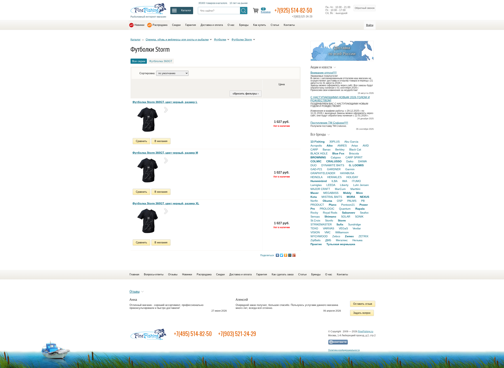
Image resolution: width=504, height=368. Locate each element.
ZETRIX (363, 236)
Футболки (220, 39)
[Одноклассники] (286, 255)
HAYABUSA (347, 173)
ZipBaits (315, 240)
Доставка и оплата (212, 24)
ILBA (334, 181)
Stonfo (329, 220)
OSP (340, 200)
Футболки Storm (242, 39)
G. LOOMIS (356, 165)
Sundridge (354, 224)
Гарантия (190, 24)
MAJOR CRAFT (320, 189)
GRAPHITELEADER (322, 173)
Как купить (259, 24)
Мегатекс (342, 240)
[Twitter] (282, 255)
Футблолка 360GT (160, 61)
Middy (347, 192)
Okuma (327, 200)
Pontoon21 (348, 204)
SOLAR (345, 216)
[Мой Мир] (290, 255)
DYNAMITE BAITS (332, 165)
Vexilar (357, 228)
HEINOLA (316, 177)
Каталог (136, 39)
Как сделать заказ (283, 274)
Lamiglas (316, 185)
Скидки (176, 24)
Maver (314, 192)
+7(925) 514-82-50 (293, 10)
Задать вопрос (362, 312)
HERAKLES (334, 177)
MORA (351, 196)
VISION (315, 232)
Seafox (364, 212)
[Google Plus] (294, 255)
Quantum (345, 208)
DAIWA (362, 161)
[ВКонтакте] (277, 255)
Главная (134, 274)
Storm (342, 220)
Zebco (336, 236)
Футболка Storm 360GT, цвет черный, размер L (164, 102)
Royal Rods (330, 212)
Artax (354, 145)
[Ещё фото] (166, 109)
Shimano (330, 216)
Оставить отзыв (362, 303)
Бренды (243, 24)
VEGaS (343, 228)
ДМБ (328, 240)
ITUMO (356, 181)
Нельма (357, 240)
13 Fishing (317, 141)
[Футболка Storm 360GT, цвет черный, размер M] (147, 170)
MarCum (340, 189)
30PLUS (334, 141)
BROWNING (318, 157)
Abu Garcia (351, 141)
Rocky (314, 212)
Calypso (336, 157)
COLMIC (315, 161)
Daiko (349, 161)
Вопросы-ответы (153, 274)
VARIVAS (328, 228)
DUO (313, 165)
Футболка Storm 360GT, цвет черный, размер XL (165, 203)
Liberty (344, 185)
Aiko (330, 145)
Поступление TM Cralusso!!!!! (329, 122)
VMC (327, 232)
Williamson (342, 232)
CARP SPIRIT (354, 157)
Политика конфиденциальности (344, 350)
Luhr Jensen (361, 185)
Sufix (339, 224)
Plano (332, 204)
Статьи (275, 24)
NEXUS (364, 196)
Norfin (314, 200)
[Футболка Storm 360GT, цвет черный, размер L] (147, 120)
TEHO (314, 228)
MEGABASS (330, 192)
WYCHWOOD (319, 236)
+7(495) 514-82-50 (193, 334)
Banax (327, 149)
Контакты (289, 24)
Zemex (349, 236)
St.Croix (315, 220)
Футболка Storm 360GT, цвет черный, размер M (165, 152)
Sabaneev (348, 212)
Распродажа (160, 24)
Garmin (350, 169)
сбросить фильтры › (245, 93)
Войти (369, 25)
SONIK (359, 216)
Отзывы (172, 274)
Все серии (138, 61)
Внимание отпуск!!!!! (323, 72)
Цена (282, 84)
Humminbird (318, 181)
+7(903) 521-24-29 (237, 334)
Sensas (315, 216)
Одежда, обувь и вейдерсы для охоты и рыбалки (177, 39)
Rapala (360, 208)
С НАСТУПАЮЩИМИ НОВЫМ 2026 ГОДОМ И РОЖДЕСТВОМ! (340, 99)
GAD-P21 (316, 169)
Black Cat (355, 149)
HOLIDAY (352, 177)
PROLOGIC (327, 208)
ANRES (342, 145)
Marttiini (355, 189)
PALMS (351, 200)
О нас (231, 24)
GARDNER (334, 169)
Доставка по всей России (342, 51)
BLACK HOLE (319, 153)
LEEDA (330, 185)
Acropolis (316, 145)
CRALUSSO (334, 161)
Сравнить (141, 141)
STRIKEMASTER (321, 224)
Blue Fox (338, 153)
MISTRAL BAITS (331, 196)
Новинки (139, 24)
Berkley (340, 149)
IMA (344, 181)
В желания (161, 141)
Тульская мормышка (340, 244)
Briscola (354, 153)
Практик (316, 244)
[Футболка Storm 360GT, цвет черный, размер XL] (147, 221)
